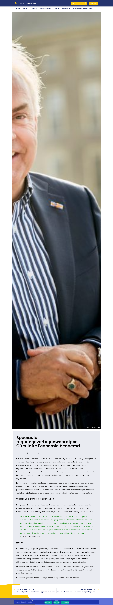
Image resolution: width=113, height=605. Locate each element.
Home (18, 8)
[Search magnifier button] (86, 3)
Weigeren (56, 602)
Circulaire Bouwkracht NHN (82, 8)
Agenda (34, 8)
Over (55, 8)
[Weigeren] (110, 601)
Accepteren (48, 602)
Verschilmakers (45, 8)
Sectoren (65, 8)
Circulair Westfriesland (27, 4)
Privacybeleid (65, 602)
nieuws (53, 453)
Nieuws (25, 8)
